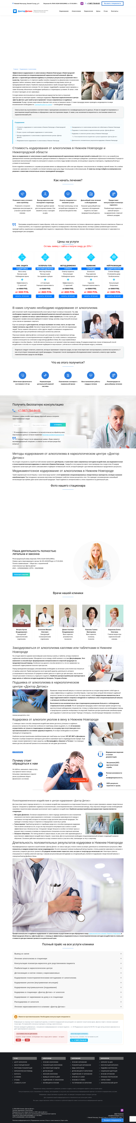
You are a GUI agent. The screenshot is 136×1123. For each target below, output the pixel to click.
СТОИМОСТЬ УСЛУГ (20, 1083)
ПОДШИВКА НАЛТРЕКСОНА (109, 1068)
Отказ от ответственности (53, 1120)
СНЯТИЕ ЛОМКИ (105, 1080)
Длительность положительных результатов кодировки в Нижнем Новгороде (94, 140)
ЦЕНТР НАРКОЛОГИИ (20, 1062)
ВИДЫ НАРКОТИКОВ (78, 1068)
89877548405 (119, 1114)
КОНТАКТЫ (17, 1074)
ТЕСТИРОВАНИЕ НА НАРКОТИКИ (82, 1083)
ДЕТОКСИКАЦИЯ (48, 1071)
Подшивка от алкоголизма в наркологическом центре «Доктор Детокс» (93, 130)
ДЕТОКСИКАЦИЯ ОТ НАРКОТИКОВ (82, 1071)
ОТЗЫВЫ (17, 1080)
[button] (9, 513)
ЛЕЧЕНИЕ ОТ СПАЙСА (78, 1080)
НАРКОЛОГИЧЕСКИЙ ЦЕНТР (109, 1083)
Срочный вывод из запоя (43, 104)
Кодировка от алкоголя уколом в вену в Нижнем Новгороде (90, 133)
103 (18, 1040)
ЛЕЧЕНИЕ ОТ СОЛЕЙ (78, 1077)
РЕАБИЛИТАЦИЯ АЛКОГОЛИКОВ (52, 1065)
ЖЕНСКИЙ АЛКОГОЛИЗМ (50, 1074)
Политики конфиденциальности (53, 435)
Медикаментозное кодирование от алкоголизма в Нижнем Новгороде (38, 140)
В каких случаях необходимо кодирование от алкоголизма (34, 132)
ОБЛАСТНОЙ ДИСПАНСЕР (22, 1065)
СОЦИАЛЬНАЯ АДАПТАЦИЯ (109, 1071)
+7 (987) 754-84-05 (93, 3)
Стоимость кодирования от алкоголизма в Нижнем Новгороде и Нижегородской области (41, 128)
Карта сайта (64, 1120)
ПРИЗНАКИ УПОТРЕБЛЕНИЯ (109, 1077)
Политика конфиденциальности (21, 1120)
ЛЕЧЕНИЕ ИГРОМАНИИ (108, 1074)
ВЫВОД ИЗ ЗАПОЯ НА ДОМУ (51, 1077)
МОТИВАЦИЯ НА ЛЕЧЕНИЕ (51, 1083)
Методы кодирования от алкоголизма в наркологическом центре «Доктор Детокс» (39, 136)
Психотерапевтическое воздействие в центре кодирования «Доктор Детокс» (95, 136)
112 (27, 1040)
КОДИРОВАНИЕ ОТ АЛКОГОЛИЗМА (53, 1080)
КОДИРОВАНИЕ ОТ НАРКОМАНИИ (82, 1074)
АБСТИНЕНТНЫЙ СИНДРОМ (51, 1068)
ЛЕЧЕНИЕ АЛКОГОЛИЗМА (50, 1062)
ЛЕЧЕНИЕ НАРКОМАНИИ (79, 1062)
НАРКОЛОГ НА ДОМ (107, 1062)
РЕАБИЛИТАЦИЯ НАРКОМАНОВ (81, 1065)
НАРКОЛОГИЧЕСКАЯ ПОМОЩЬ (23, 1071)
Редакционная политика (38, 1120)
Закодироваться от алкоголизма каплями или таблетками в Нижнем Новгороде (96, 127)
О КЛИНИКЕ (17, 1077)
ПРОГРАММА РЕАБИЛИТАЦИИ (23, 1068)
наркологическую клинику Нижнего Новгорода (105, 933)
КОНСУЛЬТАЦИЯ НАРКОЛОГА (109, 1065)
